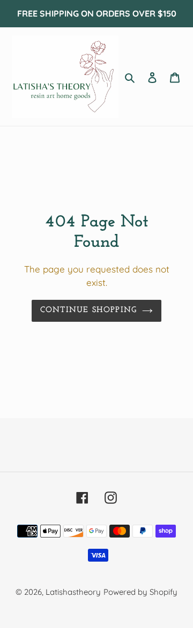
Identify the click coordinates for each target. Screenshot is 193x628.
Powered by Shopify (140, 592)
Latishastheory (73, 592)
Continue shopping (88, 310)
